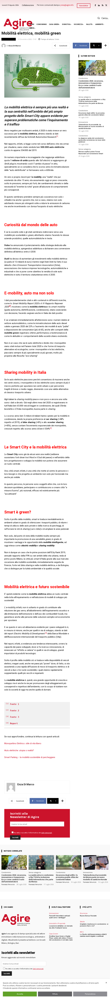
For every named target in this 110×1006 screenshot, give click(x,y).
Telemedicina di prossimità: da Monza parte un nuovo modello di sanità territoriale (91, 126)
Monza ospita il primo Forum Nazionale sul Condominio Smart (90, 152)
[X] (106, 5)
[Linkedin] (99, 5)
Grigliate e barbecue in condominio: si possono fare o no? (94, 925)
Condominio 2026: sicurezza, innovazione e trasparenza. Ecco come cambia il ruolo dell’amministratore (90, 84)
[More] (106, 45)
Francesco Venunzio (8, 884)
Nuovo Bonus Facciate (88, 916)
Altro (82, 932)
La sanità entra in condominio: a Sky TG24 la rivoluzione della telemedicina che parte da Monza (91, 101)
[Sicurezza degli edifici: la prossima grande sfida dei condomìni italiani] (68, 862)
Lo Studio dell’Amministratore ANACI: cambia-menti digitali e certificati (93, 935)
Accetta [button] (20, 994)
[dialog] (55, 992)
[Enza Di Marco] (4, 46)
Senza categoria (84, 97)
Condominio (83, 78)
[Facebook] (95, 5)
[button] (102, 18)
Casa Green (53, 933)
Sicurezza (83, 913)
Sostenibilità (9, 39)
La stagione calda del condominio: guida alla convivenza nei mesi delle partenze (91, 140)
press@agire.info (67, 5)
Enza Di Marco (15, 46)
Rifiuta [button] (55, 994)
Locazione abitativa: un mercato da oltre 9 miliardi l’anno (61, 927)
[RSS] (102, 5)
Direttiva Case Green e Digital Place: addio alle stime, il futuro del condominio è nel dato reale (61, 938)
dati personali (46, 832)
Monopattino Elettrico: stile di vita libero (22, 743)
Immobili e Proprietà (57, 923)
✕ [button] (106, 982)
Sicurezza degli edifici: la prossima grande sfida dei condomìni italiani (91, 114)
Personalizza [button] (90, 994)
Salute (82, 921)
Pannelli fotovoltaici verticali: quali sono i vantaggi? (59, 917)
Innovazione (83, 122)
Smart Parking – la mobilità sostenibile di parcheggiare (29, 757)
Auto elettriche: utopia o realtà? (19, 750)
